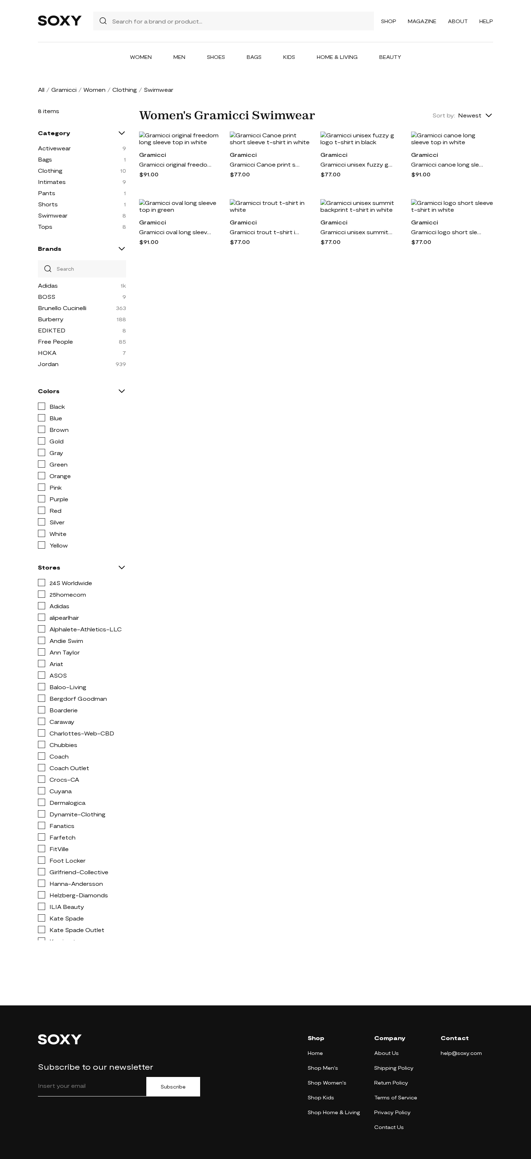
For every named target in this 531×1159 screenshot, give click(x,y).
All (41, 89)
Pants (46, 192)
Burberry (51, 318)
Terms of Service (395, 1097)
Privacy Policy (392, 1112)
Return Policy (391, 1082)
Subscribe (173, 1087)
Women (141, 57)
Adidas (48, 285)
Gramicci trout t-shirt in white (266, 231)
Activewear (54, 148)
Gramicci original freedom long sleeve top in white (175, 164)
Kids (289, 57)
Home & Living (337, 57)
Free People (55, 341)
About (458, 21)
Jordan (48, 363)
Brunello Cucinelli (62, 307)
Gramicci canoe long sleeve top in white (447, 164)
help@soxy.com (461, 1053)
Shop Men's (323, 1068)
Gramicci (64, 89)
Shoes (216, 57)
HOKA (47, 352)
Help (486, 21)
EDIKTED (51, 330)
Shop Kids (321, 1097)
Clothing (124, 89)
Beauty (390, 57)
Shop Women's (327, 1082)
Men (179, 57)
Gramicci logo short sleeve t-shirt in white (447, 231)
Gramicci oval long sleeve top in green (175, 231)
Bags (254, 57)
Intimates (52, 181)
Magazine (422, 21)
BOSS (46, 296)
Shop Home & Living (334, 1112)
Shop (388, 21)
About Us (386, 1053)
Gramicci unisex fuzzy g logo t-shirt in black (356, 164)
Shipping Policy (394, 1068)
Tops (45, 226)
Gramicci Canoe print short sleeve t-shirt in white (266, 164)
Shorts (48, 204)
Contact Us (389, 1127)
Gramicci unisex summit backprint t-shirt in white (356, 231)
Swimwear (53, 215)
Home (315, 1053)
